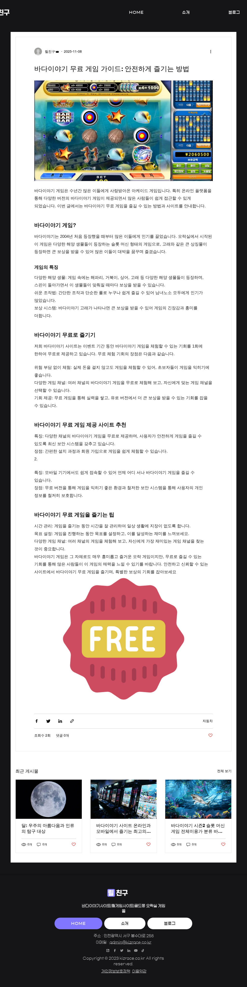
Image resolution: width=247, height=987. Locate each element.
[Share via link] (72, 721)
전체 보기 (224, 771)
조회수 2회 (42, 735)
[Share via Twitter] (48, 721)
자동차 (208, 721)
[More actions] (212, 51)
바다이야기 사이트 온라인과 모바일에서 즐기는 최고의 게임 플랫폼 (123, 828)
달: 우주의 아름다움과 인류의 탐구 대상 (47, 828)
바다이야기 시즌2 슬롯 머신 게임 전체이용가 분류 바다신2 (198, 828)
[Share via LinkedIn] (60, 721)
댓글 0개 (62, 735)
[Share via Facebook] (36, 721)
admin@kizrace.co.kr (130, 942)
